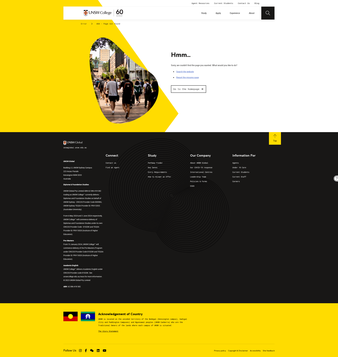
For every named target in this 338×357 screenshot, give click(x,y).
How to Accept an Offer (159, 176)
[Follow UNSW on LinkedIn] (98, 350)
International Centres (201, 172)
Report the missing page (187, 77)
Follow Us (69, 350)
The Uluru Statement (108, 331)
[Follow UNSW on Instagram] (80, 350)
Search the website (185, 71)
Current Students (240, 172)
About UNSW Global (199, 163)
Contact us (111, 163)
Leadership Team (198, 176)
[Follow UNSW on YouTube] (104, 350)
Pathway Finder (155, 163)
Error (84, 23)
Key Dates (152, 167)
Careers (236, 181)
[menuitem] (204, 13)
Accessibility (255, 351)
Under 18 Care (239, 167)
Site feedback (269, 351)
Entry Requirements (157, 172)
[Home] (103, 13)
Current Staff (239, 176)
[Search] (267, 13)
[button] (188, 89)
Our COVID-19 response (201, 167)
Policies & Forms (198, 181)
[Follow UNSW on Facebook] (85, 350)
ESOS (192, 186)
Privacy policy (220, 351)
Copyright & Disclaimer (238, 351)
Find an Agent (112, 167)
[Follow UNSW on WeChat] (92, 350)
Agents (235, 163)
